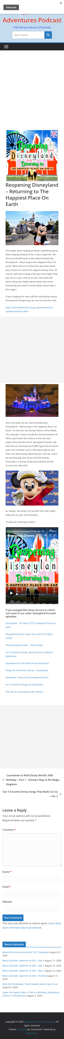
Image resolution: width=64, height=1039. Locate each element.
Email (6, 886)
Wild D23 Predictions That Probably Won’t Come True (29, 984)
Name (7, 872)
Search (48, 35)
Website (7, 901)
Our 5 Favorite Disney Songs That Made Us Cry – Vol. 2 (30, 794)
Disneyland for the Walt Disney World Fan (27, 663)
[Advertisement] (32, 83)
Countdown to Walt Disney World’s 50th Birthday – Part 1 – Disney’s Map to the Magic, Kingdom (33, 780)
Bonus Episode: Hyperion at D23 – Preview (24, 975)
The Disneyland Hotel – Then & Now (24, 645)
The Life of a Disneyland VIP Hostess (24, 691)
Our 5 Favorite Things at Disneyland (24, 684)
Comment (9, 829)
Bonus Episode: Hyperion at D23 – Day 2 (23, 965)
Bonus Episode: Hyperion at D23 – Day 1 (23, 970)
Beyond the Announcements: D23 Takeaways (25, 952)
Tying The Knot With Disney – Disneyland (27, 670)
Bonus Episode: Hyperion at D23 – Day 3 (23, 960)
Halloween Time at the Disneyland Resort (27, 677)
